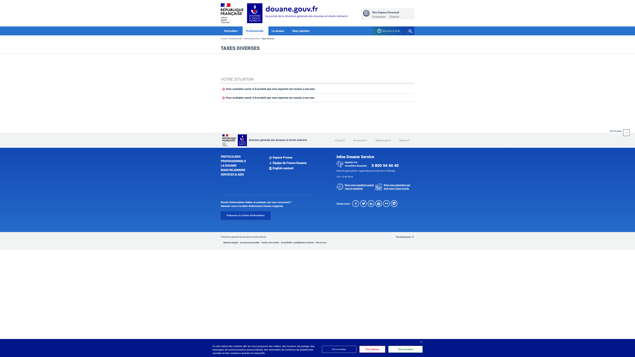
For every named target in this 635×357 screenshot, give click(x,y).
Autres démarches (252, 38)
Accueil (224, 38)
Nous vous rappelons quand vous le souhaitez (359, 186)
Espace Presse (282, 157)
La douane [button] (278, 31)
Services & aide (232, 174)
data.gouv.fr (404, 140)
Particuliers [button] (231, 31)
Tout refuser (372, 349)
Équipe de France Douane (289, 163)
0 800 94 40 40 (385, 165)
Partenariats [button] (404, 236)
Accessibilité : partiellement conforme (297, 242)
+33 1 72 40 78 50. (345, 176)
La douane (228, 165)
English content (283, 168)
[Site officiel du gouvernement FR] (232, 13)
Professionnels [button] (254, 31)
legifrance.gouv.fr (383, 140)
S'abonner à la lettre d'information (246, 215)
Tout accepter (405, 349)
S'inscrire (394, 16)
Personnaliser (339, 349)
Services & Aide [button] (391, 31)
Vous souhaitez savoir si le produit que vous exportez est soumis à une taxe (270, 97)
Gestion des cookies (270, 242)
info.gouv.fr (340, 140)
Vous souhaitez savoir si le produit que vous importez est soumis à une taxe (270, 89)
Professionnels (235, 38)
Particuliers (231, 157)
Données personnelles (250, 242)
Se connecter (379, 16)
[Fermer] (421, 340)
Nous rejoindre (301, 31)
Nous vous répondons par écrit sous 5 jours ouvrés (397, 186)
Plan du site (321, 242)
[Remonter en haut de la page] (626, 132)
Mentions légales (230, 242)
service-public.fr (360, 140)
